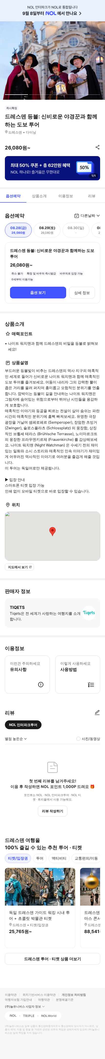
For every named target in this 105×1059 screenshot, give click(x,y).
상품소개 (39, 196)
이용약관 (11, 995)
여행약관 (44, 999)
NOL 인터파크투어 (23, 725)
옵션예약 (13, 196)
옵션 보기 (38, 292)
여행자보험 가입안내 (18, 999)
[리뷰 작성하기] (97, 713)
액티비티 (59, 858)
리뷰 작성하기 (52, 811)
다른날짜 (88, 215)
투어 (39, 858)
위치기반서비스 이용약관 (39, 995)
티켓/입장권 (18, 858)
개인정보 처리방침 (74, 995)
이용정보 (65, 196)
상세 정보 (82, 292)
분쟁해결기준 (65, 999)
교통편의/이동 (86, 858)
